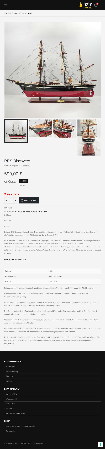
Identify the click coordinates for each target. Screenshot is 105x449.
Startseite (8, 13)
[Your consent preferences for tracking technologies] (100, 444)
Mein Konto (10, 367)
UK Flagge (42, 211)
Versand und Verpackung (15, 413)
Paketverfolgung (12, 372)
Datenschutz (10, 404)
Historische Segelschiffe (26, 211)
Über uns (9, 376)
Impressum (10, 409)
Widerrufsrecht (11, 399)
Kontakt (9, 381)
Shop (16, 13)
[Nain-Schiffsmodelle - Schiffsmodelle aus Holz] (85, 5)
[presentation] (7, 70)
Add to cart (30, 200)
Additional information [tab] (15, 259)
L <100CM (23, 181)
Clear (22, 185)
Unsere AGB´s (11, 394)
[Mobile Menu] (6, 5)
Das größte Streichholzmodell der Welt (20, 426)
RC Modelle (10, 431)
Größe (10, 181)
